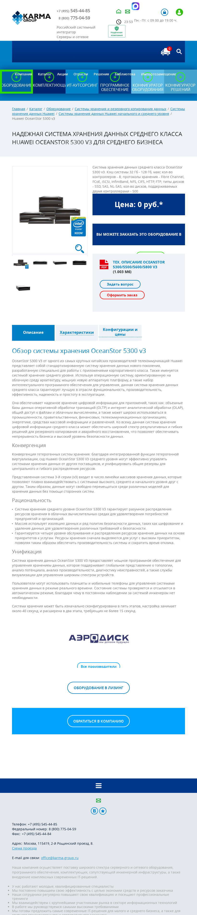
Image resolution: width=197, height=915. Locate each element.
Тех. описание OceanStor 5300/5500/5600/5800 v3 (139, 264)
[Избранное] (102, 811)
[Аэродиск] (98, 638)
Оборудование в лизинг (98, 687)
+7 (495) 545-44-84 (36, 833)
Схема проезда (24, 848)
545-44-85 (73, 10)
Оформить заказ (122, 295)
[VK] (94, 811)
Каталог (35, 109)
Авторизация (164, 12)
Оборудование (58, 109)
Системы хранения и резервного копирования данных (120, 109)
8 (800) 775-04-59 (62, 829)
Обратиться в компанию (98, 721)
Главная (18, 109)
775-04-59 (74, 18)
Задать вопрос (120, 284)
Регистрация (179, 12)
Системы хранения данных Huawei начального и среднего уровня (114, 113)
